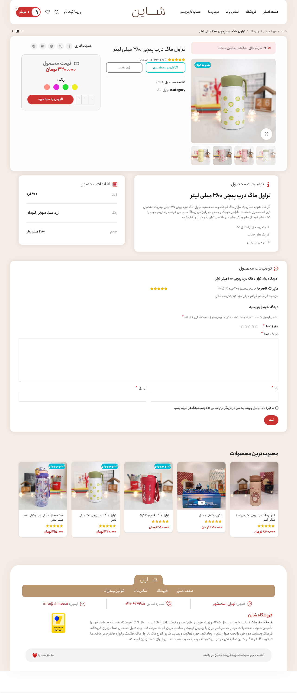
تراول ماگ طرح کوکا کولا (154, 515)
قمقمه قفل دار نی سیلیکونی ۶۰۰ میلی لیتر (43, 517)
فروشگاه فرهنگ (261, 622)
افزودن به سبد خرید (50, 99)
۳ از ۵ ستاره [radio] (249, 326)
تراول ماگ (255, 31)
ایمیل (141, 388)
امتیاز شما (270, 326)
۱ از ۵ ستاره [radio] (256, 326)
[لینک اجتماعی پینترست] (51, 46)
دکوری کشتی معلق (210, 515)
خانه (283, 31)
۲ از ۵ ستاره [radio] (253, 326)
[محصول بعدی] (12, 31)
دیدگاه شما (269, 334)
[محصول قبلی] (21, 31)
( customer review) (152, 59)
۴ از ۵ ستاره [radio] (246, 326)
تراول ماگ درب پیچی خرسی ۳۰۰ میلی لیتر (255, 517)
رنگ (62, 80)
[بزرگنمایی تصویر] (266, 134)
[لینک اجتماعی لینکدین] (42, 46)
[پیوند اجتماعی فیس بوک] (69, 46)
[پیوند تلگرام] (33, 46)
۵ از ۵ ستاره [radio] (242, 326)
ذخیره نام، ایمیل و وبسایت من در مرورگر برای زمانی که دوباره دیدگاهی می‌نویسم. (224, 407)
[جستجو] (56, 12)
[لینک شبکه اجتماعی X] (60, 46)
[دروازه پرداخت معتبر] (58, 622)
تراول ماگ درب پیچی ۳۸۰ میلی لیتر (97, 517)
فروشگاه (271, 31)
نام (274, 388)
